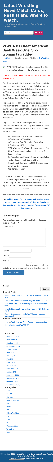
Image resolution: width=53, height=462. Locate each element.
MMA (8, 403)
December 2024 (12, 336)
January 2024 (11, 372)
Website (6, 261)
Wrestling (45, 58)
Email (6, 256)
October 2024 (12, 343)
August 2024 (11, 349)
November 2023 (12, 378)
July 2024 (10, 353)
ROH (8, 416)
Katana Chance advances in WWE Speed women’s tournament (25, 315)
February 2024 (12, 369)
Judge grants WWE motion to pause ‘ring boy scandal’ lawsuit (26, 296)
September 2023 (13, 385)
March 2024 (11, 365)
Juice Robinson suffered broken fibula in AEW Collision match (27, 310)
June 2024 (10, 356)
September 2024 (13, 346)
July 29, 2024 (8, 58)
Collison (9, 397)
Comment (8, 226)
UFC (8, 423)
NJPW (8, 407)
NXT (38, 58)
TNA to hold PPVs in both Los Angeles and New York (26, 300)
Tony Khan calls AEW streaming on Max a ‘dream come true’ (26, 305)
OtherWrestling (12, 413)
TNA (8, 419)
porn (6, 322)
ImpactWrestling (12, 400)
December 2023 (12, 375)
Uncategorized (12, 426)
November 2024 (12, 340)
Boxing (9, 394)
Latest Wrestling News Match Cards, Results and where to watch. (26, 13)
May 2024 (10, 359)
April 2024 (10, 362)
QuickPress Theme (16, 458)
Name (6, 251)
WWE (5, 61)
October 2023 (12, 382)
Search (6, 286)
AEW (8, 390)
